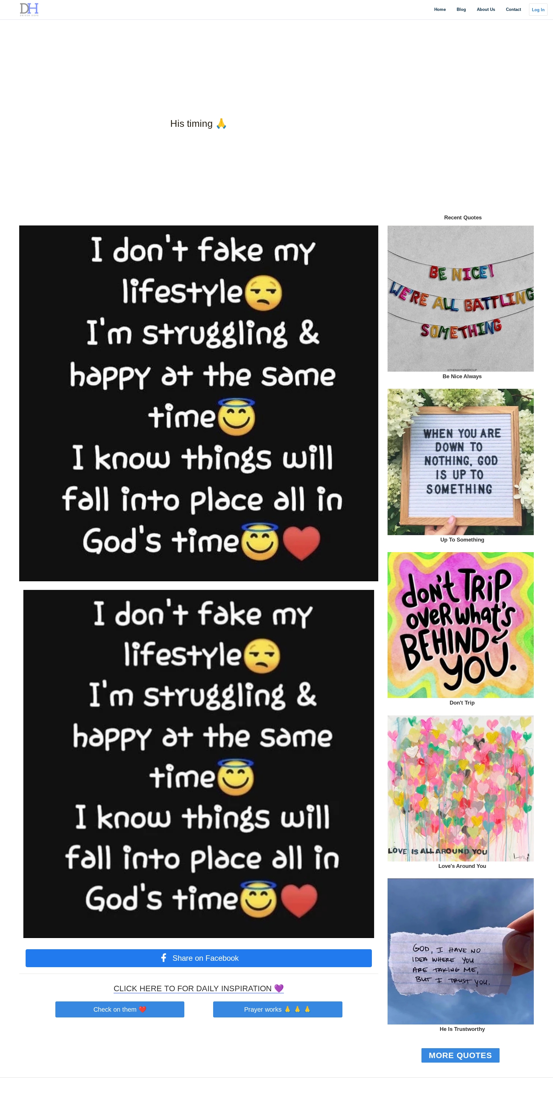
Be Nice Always (462, 376)
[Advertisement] (192, 45)
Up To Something (462, 540)
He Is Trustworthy (462, 1029)
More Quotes (460, 1055)
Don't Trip (462, 703)
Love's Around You (462, 866)
